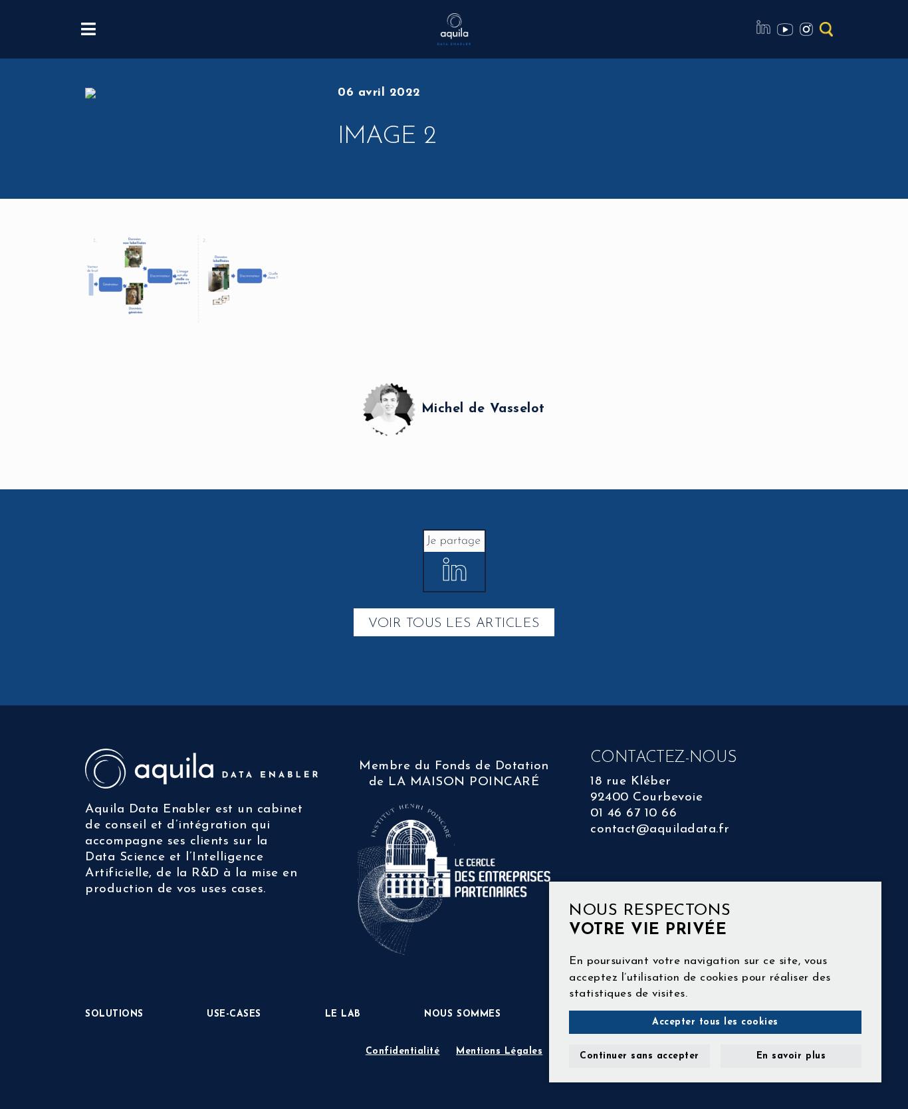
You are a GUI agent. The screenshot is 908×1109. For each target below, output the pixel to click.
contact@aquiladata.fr (660, 829)
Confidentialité (403, 1051)
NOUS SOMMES (462, 1014)
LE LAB (343, 1014)
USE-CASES (234, 1014)
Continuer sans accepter (639, 1056)
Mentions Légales (499, 1051)
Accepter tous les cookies (715, 1022)
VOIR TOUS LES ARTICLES (453, 623)
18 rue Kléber (630, 781)
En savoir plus (791, 1056)
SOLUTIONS (114, 1014)
